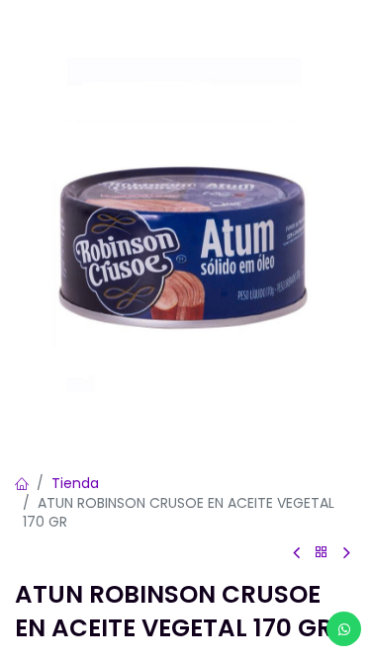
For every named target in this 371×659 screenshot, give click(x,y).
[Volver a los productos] (321, 552)
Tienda (75, 483)
